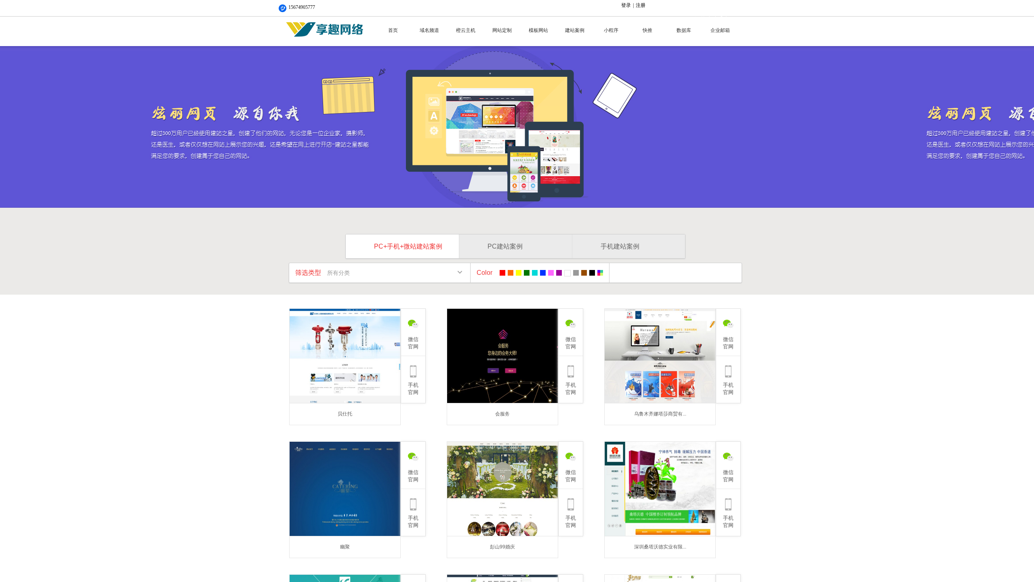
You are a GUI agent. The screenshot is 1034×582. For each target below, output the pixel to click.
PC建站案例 (505, 246)
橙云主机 (465, 30)
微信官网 (413, 343)
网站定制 (502, 30)
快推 (647, 30)
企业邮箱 (720, 30)
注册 (640, 5)
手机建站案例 (620, 246)
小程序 (611, 30)
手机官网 (413, 388)
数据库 (684, 30)
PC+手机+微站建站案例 (408, 246)
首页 (393, 30)
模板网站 (538, 30)
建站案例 (574, 30)
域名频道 (429, 30)
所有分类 (338, 273)
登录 (626, 5)
